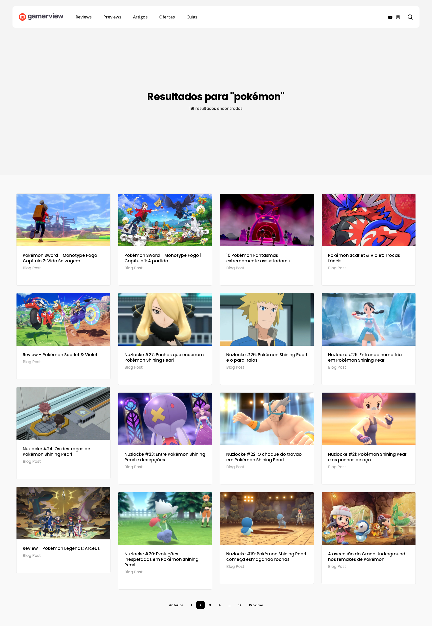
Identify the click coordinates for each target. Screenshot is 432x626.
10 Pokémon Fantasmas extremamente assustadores (258, 258)
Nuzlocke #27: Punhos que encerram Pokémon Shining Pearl (164, 357)
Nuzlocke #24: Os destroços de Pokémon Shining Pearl (56, 451)
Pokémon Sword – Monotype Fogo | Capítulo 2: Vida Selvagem (61, 258)
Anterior (176, 605)
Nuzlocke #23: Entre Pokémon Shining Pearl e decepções (164, 457)
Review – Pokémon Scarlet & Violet (60, 355)
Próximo (256, 605)
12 (240, 605)
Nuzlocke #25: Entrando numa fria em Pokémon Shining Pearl (365, 357)
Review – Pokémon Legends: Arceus (61, 548)
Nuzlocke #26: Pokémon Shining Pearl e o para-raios (266, 357)
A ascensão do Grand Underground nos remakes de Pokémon (366, 556)
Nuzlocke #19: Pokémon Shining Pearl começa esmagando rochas (266, 556)
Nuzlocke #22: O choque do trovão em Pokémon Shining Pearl (264, 457)
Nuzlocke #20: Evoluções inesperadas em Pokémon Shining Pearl (161, 559)
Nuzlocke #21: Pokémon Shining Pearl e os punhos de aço (368, 457)
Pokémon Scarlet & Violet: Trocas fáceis (364, 258)
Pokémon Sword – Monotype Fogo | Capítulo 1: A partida (163, 258)
